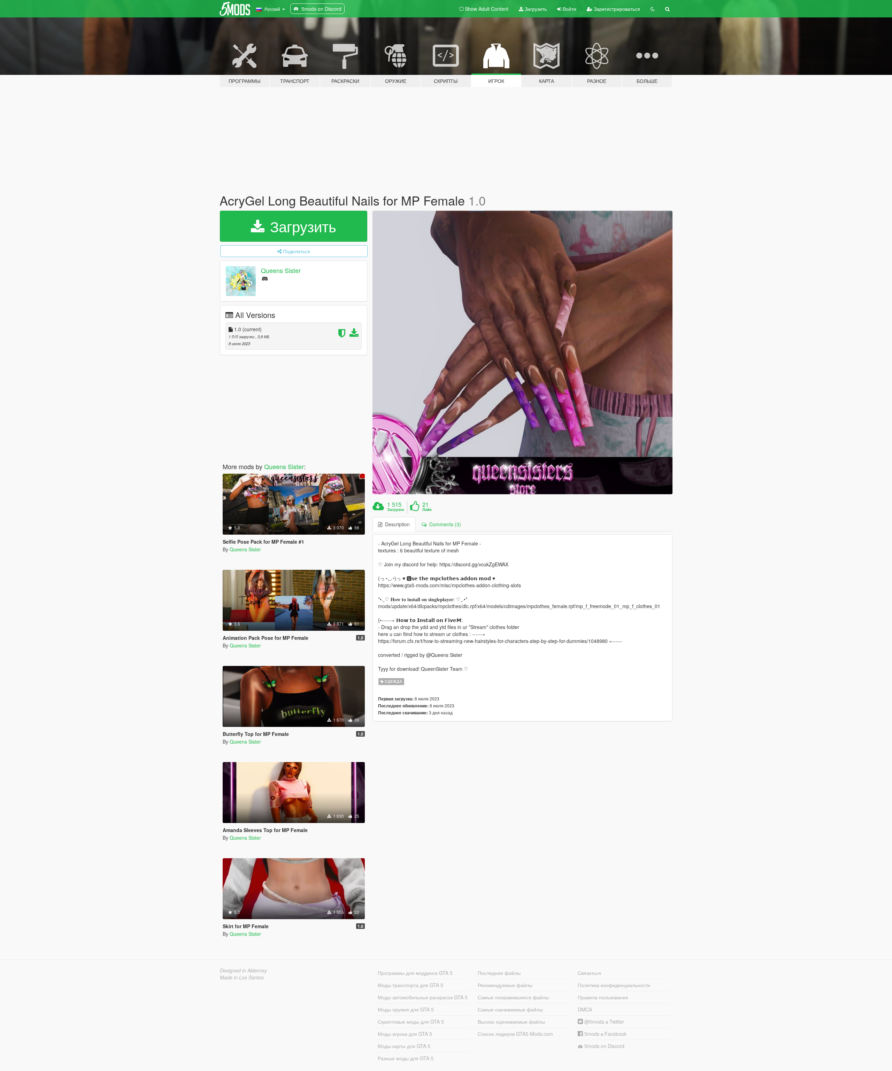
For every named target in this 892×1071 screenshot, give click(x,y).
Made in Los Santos (242, 977)
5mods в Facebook (604, 1033)
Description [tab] (396, 524)
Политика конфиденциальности (614, 984)
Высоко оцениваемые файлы (511, 1021)
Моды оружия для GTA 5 (406, 1009)
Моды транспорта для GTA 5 (410, 984)
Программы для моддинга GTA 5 (415, 972)
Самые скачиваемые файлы (510, 1009)
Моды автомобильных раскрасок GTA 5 (423, 997)
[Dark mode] (652, 8)
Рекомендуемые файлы (505, 984)
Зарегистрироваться (616, 8)
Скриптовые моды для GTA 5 (411, 1021)
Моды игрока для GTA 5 (405, 1033)
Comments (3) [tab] (443, 524)
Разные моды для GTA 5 (405, 1058)
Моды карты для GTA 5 (404, 1045)
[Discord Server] (265, 278)
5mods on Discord (603, 1045)
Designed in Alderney (243, 970)
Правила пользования (603, 997)
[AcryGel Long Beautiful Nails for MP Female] (522, 352)
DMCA (585, 1009)
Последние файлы (499, 972)
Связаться (589, 972)
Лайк (427, 509)
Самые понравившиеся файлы (513, 997)
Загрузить (535, 8)
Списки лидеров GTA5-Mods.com (515, 1033)
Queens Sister (281, 270)
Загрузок (395, 509)
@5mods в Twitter (603, 1021)
